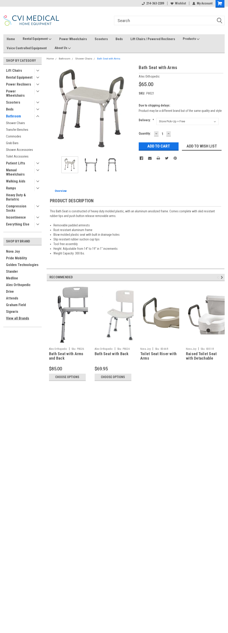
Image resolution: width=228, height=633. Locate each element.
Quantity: (145, 133)
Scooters (101, 39)
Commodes (13, 136)
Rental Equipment (36, 39)
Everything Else (17, 224)
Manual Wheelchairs (15, 172)
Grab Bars (12, 143)
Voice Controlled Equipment (27, 48)
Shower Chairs (15, 123)
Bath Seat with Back (112, 353)
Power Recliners (18, 84)
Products (190, 39)
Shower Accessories (19, 150)
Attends (12, 298)
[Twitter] (167, 158)
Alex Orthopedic (18, 285)
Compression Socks (16, 208)
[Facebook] (141, 158)
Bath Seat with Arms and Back (66, 356)
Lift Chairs (14, 70)
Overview (61, 191)
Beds (119, 39)
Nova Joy (13, 251)
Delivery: (146, 120)
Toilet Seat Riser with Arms (158, 356)
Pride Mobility (16, 258)
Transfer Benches (17, 130)
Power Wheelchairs (73, 39)
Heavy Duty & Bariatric (16, 197)
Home (11, 39)
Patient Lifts (15, 163)
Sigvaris (12, 311)
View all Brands (17, 318)
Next (130, 108)
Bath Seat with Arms (108, 58)
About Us (61, 48)
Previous (51, 108)
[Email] (150, 158)
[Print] (158, 158)
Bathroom (13, 116)
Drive (10, 291)
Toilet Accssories (17, 156)
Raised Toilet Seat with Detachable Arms (201, 358)
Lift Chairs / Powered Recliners (152, 39)
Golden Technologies (22, 265)
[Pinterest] (175, 158)
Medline (12, 278)
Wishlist (180, 3)
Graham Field (16, 305)
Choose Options (67, 377)
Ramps (11, 188)
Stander (12, 271)
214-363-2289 (155, 3)
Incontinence (16, 217)
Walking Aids (15, 181)
